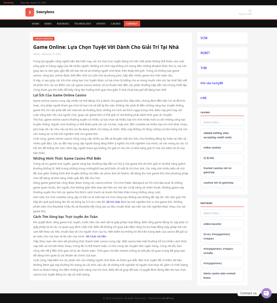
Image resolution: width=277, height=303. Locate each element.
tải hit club (113, 202)
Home (35, 23)
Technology (82, 23)
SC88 (203, 38)
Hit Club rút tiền (96, 236)
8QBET (205, 53)
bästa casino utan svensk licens (220, 275)
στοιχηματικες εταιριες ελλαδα (218, 250)
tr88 (203, 98)
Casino (116, 23)
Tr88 (203, 68)
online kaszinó (212, 223)
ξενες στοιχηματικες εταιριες (217, 236)
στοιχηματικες (213, 263)
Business (63, 23)
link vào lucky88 (211, 83)
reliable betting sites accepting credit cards (218, 135)
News (48, 23)
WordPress (168, 298)
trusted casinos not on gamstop (217, 170)
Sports (101, 23)
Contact (132, 23)
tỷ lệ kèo (209, 157)
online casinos (212, 147)
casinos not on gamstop (218, 182)
